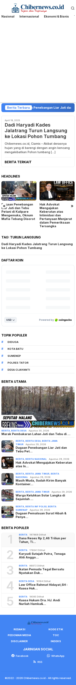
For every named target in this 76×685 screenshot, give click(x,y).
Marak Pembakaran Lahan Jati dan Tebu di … (35, 434)
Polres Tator (18, 362)
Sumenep (14, 355)
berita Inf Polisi (36, 506)
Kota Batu (15, 348)
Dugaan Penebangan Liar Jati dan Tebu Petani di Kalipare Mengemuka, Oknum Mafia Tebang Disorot (18, 212)
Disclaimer (19, 641)
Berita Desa (19, 430)
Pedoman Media (19, 635)
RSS (39, 661)
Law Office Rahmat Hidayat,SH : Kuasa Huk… (43, 586)
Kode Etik (55, 629)
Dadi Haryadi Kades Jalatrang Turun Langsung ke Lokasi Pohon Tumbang (36, 130)
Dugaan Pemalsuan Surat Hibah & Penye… (41, 515)
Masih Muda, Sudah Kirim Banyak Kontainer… (41, 482)
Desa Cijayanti (18, 369)
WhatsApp (57, 655)
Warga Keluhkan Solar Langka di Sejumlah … (40, 497)
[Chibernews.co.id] (38, 7)
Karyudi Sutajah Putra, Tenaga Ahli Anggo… (42, 555)
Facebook (22, 655)
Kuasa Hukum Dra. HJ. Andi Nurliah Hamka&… (39, 602)
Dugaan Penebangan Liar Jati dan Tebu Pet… (41, 449)
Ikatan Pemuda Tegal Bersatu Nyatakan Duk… (41, 571)
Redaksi (19, 629)
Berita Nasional (36, 459)
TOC (56, 635)
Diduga (12, 342)
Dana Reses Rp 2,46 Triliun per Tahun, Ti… (42, 540)
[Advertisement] (38, 62)
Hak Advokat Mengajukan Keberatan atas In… (44, 464)
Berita (5, 430)
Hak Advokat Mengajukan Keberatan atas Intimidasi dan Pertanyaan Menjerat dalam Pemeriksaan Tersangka (56, 215)
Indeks (56, 641)
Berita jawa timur (37, 473)
